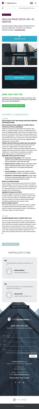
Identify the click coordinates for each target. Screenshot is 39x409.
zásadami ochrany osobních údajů (29, 352)
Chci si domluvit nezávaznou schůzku (13, 105)
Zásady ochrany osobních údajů (19, 378)
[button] (31, 3)
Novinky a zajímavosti (11, 8)
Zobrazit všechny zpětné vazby (19, 306)
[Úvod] (3, 8)
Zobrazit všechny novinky (10, 244)
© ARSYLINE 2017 (19, 406)
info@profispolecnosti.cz (21, 374)
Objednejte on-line (19, 39)
